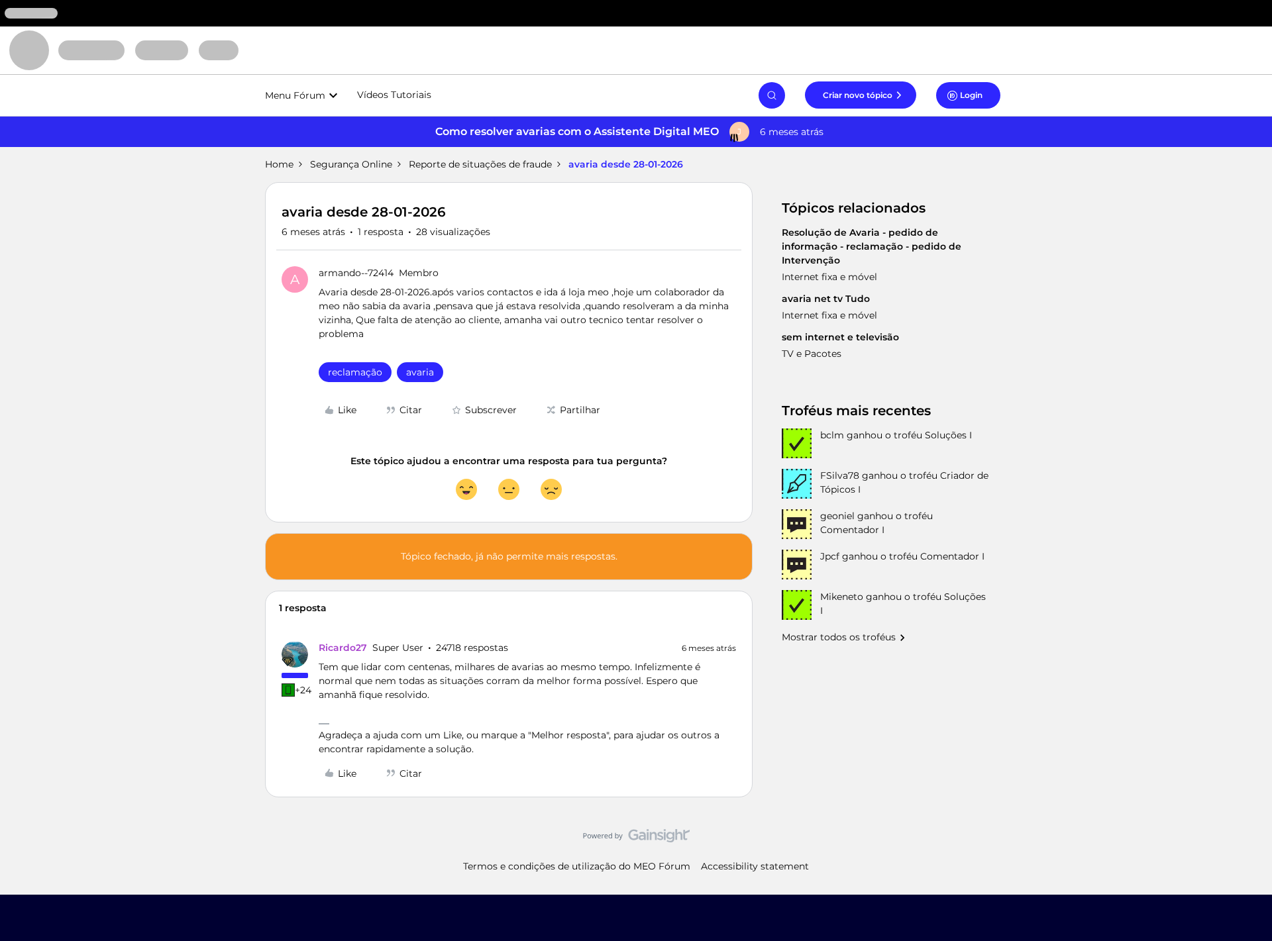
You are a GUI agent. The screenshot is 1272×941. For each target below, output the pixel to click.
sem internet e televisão (840, 337)
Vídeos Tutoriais (394, 95)
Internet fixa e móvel (829, 277)
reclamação (355, 372)
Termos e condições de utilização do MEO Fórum (576, 866)
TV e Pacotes (811, 354)
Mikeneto (841, 597)
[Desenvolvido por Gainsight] (636, 839)
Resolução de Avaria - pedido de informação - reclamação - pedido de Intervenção (871, 246)
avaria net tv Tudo (826, 299)
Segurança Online (351, 164)
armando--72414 (356, 273)
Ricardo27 (343, 648)
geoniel (837, 516)
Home (279, 164)
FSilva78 (839, 475)
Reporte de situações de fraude (480, 164)
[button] (860, 94)
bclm (832, 435)
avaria (420, 372)
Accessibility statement (755, 866)
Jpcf (829, 556)
